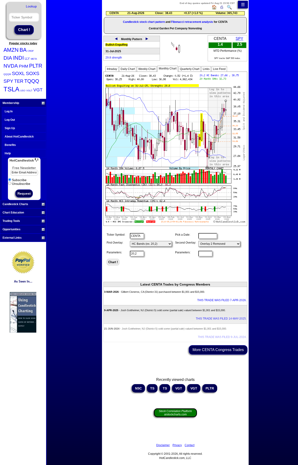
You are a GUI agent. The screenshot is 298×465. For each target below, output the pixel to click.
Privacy (177, 445)
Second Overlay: (185, 242)
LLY (27, 58)
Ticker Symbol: (116, 234)
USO (22, 90)
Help (8, 153)
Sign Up (10, 128)
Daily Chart (128, 69)
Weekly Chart (146, 69)
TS (152, 388)
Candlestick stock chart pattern (144, 22)
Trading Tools (11, 221)
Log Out (10, 119)
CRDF (30, 51)
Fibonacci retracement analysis (192, 22)
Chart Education (13, 212)
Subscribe (19, 180)
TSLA (11, 89)
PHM (23, 66)
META (34, 59)
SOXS (32, 73)
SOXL (18, 73)
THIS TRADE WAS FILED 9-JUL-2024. (222, 337)
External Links (12, 237)
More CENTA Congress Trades (218, 350)
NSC (138, 388)
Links (206, 69)
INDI (18, 58)
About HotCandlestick (19, 136)
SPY (8, 81)
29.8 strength (113, 57)
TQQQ (31, 81)
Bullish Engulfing (116, 44)
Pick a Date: (182, 234)
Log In (9, 111)
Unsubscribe (21, 184)
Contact (189, 445)
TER (18, 81)
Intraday (112, 69)
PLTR (35, 66)
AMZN (11, 50)
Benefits (10, 145)
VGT (38, 89)
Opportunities (11, 229)
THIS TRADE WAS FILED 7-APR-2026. (222, 300)
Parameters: (114, 252)
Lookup (31, 6)
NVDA (10, 66)
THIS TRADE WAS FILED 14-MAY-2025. (221, 318)
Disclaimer (163, 445)
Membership (11, 103)
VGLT (29, 90)
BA (23, 50)
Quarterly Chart (189, 69)
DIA (7, 58)
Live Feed (219, 69)
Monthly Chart (167, 68)
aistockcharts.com (175, 413)
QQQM (7, 74)
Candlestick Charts (15, 204)
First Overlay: (115, 242)
